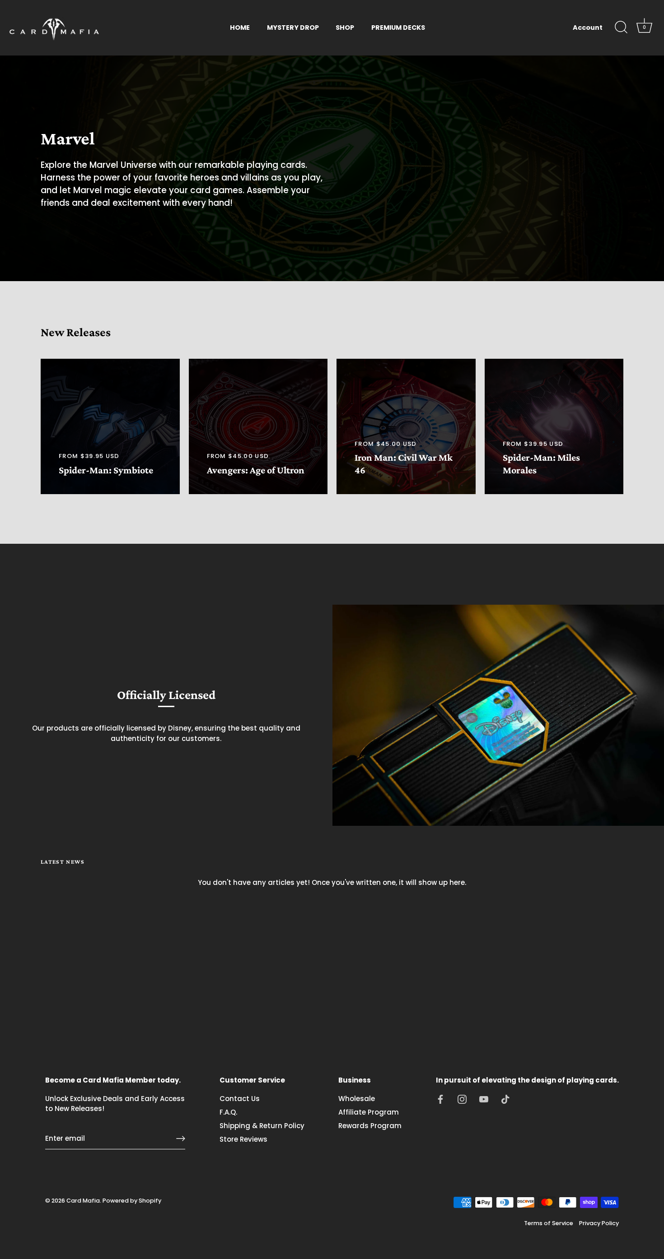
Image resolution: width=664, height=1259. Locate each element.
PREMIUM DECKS (398, 27)
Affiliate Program (368, 1112)
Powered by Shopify (132, 1200)
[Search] (621, 27)
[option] (332, 168)
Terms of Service (548, 1223)
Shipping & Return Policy (262, 1125)
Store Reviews (243, 1139)
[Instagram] (462, 1098)
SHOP (345, 27)
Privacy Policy (599, 1223)
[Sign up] (180, 1138)
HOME (240, 27)
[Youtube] (483, 1098)
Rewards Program (370, 1125)
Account (588, 27)
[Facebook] (440, 1098)
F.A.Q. (228, 1112)
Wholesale (356, 1098)
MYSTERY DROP (293, 27)
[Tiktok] (505, 1098)
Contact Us (240, 1098)
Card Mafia (83, 1200)
